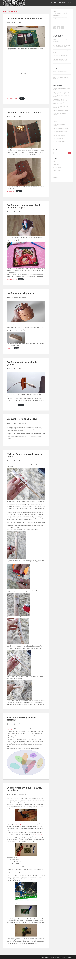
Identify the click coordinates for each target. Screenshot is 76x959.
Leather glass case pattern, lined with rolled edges (23, 206)
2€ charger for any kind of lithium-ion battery (25, 788)
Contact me (56, 177)
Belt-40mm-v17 (10, 348)
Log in (54, 161)
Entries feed (56, 164)
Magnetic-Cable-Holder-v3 (12, 404)
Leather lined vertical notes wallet (24, 18)
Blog (69, 2)
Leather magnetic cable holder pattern (22, 363)
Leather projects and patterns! (22, 418)
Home (51, 2)
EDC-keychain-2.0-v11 (11, 191)
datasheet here (17, 823)
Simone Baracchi (43, 957)
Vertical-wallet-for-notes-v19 (12, 98)
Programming (62, 2)
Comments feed (57, 167)
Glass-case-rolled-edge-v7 (12, 279)
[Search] (69, 153)
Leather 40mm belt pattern (20, 293)
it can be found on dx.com (19, 824)
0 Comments (23, 22)
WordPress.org (57, 170)
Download (22, 98)
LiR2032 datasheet (38, 834)
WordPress (70, 957)
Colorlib (61, 957)
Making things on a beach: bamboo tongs (24, 455)
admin (16, 22)
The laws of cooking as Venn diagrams (21, 718)
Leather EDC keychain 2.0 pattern (24, 112)
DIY (55, 2)
